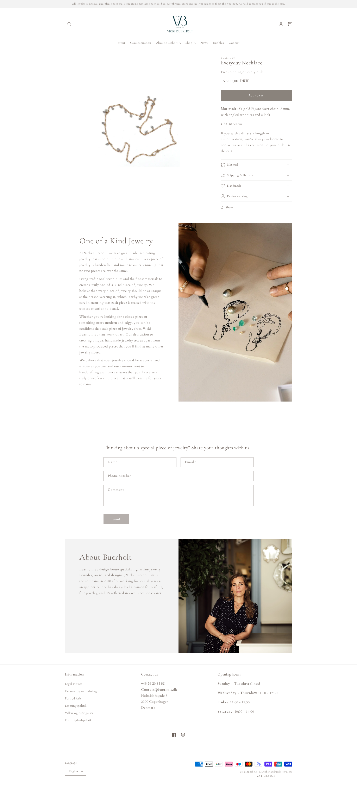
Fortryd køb (73, 698)
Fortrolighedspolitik (78, 720)
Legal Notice (73, 684)
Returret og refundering (81, 691)
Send (116, 519)
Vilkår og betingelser (79, 713)
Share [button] (229, 207)
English (73, 771)
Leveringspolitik (76, 706)
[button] (69, 24)
